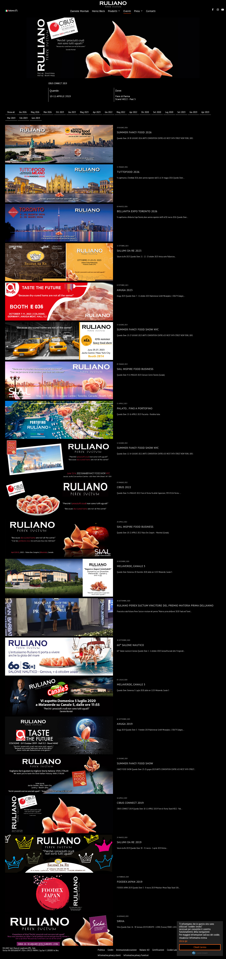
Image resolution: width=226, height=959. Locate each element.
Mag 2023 (84, 112)
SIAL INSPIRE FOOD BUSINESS (135, 369)
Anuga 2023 (125, 290)
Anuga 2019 (125, 724)
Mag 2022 (121, 112)
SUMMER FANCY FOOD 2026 (134, 132)
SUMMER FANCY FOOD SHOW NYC (138, 329)
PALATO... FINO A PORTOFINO (134, 408)
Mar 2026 (48, 112)
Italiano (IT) (12, 10)
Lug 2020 (169, 112)
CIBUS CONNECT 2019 (130, 803)
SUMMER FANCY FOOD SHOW (135, 763)
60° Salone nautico (130, 645)
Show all (11, 112)
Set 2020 (157, 112)
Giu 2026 (23, 112)
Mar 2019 (11, 117)
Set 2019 (181, 112)
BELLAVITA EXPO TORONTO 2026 (137, 211)
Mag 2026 (35, 112)
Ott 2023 (60, 112)
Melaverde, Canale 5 (131, 566)
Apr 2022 (133, 112)
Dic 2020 (145, 112)
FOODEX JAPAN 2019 (129, 881)
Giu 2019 (193, 112)
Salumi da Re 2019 (129, 842)
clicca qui (183, 941)
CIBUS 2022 (124, 487)
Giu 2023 (72, 112)
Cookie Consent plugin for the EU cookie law (200, 953)
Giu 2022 (108, 112)
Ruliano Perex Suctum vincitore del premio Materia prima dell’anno (165, 605)
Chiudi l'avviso (200, 947)
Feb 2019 (23, 117)
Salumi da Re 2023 (129, 250)
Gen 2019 (36, 117)
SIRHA (120, 921)
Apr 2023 (97, 112)
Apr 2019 (205, 112)
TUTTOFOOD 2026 (128, 172)
